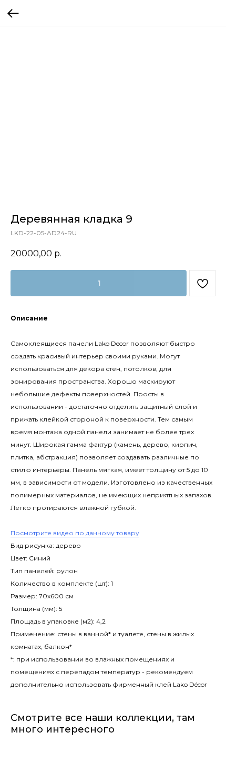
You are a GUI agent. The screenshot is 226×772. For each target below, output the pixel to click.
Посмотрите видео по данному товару (75, 533)
